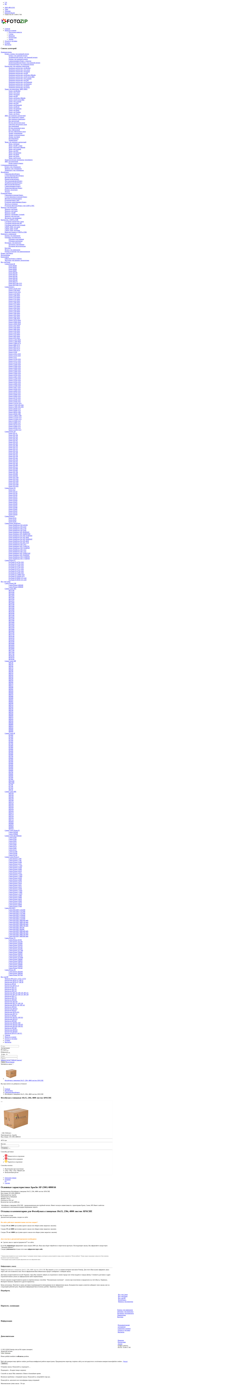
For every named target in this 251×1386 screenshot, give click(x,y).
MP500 (11, 703)
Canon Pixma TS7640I (16, 957)
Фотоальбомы (5, 255)
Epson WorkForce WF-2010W (18, 525)
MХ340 (11, 797)
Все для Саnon (123, 1294)
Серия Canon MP (10, 661)
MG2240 (11, 592)
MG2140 (11, 590)
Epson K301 (12, 521)
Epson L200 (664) (14, 295)
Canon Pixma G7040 (15, 906)
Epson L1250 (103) (15, 378)
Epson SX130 (13, 493)
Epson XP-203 (13, 438)
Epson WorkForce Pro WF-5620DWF (20, 539)
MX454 (11, 811)
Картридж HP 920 (11, 1021)
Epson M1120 (13, 274)
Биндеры (8, 248)
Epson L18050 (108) (15, 416)
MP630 (11, 721)
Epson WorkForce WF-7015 (17, 544)
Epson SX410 (13, 498)
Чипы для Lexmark (15, 149)
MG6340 (11, 641)
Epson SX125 (13, 491)
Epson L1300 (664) (15, 341)
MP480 (11, 696)
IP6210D (11, 781)
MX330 (11, 795)
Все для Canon (5, 581)
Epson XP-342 (13, 463)
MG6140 (11, 636)
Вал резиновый (14, 126)
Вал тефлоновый (14, 130)
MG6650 (11, 647)
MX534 (11, 818)
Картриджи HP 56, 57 (12, 986)
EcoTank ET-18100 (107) (17, 576)
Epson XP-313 (13, 447)
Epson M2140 (13, 278)
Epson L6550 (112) (15, 428)
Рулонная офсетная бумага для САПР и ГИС (19, 205)
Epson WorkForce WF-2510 (17, 527)
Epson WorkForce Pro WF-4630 (19, 541)
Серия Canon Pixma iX (12, 830)
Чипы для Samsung (15, 153)
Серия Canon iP (10, 733)
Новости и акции (10, 30)
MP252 (11, 686)
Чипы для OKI (13, 151)
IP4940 (11, 776)
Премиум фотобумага (12, 179)
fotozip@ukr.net (10, 13)
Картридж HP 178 (11, 998)
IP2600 (11, 754)
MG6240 (11, 640)
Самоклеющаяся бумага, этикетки (20, 61)
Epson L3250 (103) (15, 375)
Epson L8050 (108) (15, 412)
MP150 (11, 664)
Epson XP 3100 (13, 481)
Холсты (7, 191)
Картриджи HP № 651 (12, 1012)
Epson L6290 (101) (15, 394)
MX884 (11, 827)
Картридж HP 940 (11, 1028)
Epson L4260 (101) (15, 391)
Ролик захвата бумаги (16, 163)
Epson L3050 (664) (15, 324)
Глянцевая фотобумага (12, 174)
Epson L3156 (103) (15, 363)
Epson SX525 (13, 511)
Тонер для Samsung (15, 108)
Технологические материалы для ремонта (19, 160)
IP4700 (11, 772)
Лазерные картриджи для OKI (19, 80)
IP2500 (11, 753)
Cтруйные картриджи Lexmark (15, 225)
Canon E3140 (13, 855)
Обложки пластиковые (16, 239)
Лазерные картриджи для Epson (19, 71)
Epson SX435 (13, 506)
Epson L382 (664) (14, 317)
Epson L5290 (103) (15, 368)
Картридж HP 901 (11, 1016)
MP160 (11, 666)
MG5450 (11, 624)
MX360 (11, 800)
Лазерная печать (6, 52)
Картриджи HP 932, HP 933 (14, 1017)
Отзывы (7, 43)
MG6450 (11, 645)
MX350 (11, 798)
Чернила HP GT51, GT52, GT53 (15, 978)
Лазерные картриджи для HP (18, 73)
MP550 (11, 712)
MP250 (11, 680)
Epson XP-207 (13, 440)
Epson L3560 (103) (15, 370)
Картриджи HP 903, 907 (13, 1023)
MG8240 (11, 659)
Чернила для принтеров (9, 207)
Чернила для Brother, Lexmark (14, 214)
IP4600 (11, 770)
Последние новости (15, 32)
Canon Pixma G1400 (15, 862)
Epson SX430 (13, 504)
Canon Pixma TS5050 (15, 945)
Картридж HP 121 (11, 987)
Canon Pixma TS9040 (15, 964)
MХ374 (11, 802)
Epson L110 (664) (14, 294)
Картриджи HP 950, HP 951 (14, 1026)
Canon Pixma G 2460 (15, 876)
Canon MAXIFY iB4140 (16, 927)
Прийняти (4, 1363)
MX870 (11, 825)
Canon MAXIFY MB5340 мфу (18, 933)
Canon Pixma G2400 (15, 869)
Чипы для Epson (14, 144)
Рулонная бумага (6, 193)
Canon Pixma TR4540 (16, 971)
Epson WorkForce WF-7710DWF (19, 558)
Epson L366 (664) (14, 313)
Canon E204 (12, 837)
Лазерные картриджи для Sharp (19, 85)
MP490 (11, 698)
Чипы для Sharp (14, 154)
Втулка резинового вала (17, 128)
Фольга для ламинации (12, 250)
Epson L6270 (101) (15, 393)
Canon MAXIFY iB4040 (16, 929)
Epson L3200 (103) (15, 384)
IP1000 (11, 735)
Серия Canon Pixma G (12, 857)
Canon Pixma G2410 (15, 871)
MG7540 (11, 652)
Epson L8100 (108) (15, 414)
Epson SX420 (13, 500)
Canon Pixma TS (10, 938)
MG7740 (11, 654)
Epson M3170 (13, 281)
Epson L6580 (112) (15, 426)
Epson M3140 (13, 280)
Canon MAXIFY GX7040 (17, 913)
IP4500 (11, 768)
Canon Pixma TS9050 (15, 966)
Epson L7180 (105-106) (16, 407)
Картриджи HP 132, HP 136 (14, 1003)
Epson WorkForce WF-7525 (17, 551)
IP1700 (11, 744)
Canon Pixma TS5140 (15, 947)
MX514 (11, 814)
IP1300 (11, 738)
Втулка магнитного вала (17, 123)
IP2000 (11, 749)
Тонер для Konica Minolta (17, 98)
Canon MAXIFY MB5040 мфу (18, 936)
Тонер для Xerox (14, 114)
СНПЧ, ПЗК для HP (11, 228)
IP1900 (11, 747)
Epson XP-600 (13, 468)
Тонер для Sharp (14, 110)
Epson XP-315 (13, 449)
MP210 (11, 673)
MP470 (11, 694)
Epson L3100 (13, 352)
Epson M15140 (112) (15, 283)
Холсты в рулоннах (11, 204)
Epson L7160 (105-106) (16, 405)
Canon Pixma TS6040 (15, 952)
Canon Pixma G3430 (15, 888)
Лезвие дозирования (15, 133)
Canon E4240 (13, 853)
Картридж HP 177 (11, 996)
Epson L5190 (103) (15, 386)
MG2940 (11, 603)
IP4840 (11, 774)
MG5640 (11, 629)
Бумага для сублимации (13, 167)
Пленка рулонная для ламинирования (17, 251)
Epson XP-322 (13, 454)
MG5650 (11, 631)
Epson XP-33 (13, 433)
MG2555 (11, 601)
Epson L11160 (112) (15, 430)
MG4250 (11, 617)
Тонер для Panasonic (15, 105)
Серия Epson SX (10, 488)
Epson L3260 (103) (15, 373)
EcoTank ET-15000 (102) (17, 574)
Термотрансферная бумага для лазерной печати (24, 63)
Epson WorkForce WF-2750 (17, 528)
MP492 (11, 701)
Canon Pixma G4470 (15, 903)
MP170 (11, 668)
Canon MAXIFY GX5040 (17, 917)
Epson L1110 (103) (15, 292)
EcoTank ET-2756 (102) (16, 567)
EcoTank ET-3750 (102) (16, 564)
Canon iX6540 (13, 832)
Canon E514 (12, 850)
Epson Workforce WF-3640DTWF (19, 534)
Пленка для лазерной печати (18, 59)
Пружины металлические (17, 246)
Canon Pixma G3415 (15, 887)
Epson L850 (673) (14, 350)
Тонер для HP (13, 96)
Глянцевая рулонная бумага (14, 195)
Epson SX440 (13, 507)
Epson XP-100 (13, 435)
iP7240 (11, 784)
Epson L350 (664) (14, 311)
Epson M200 (13, 269)
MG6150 (11, 638)
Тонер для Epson (14, 94)
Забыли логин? (6, 1060)
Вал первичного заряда (16, 117)
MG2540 (11, 597)
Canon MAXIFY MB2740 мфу (18, 926)
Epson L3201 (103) (15, 377)
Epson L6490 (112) (15, 423)
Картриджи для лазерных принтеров (17, 66)
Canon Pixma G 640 (15, 858)
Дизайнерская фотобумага (13, 183)
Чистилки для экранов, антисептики (17, 260)
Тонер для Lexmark (15, 101)
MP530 (11, 708)
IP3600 (11, 763)
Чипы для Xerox (14, 156)
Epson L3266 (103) (15, 371)
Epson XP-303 (13, 444)
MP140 (11, 663)
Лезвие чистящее (14, 137)
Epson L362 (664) (14, 310)
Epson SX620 (13, 514)
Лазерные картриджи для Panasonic (20, 82)
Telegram (7, 11)
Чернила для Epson (11, 209)
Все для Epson (5, 262)
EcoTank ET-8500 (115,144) (17, 578)
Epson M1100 (13, 273)
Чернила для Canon (11, 211)
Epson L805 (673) (14, 347)
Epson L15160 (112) (15, 419)
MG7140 (11, 650)
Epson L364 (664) (14, 308)
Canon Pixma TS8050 (15, 961)
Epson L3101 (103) (15, 354)
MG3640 (11, 610)
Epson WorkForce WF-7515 (17, 550)
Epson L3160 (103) (15, 364)
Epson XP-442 (13, 458)
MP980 (11, 730)
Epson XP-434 (13, 460)
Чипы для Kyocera (15, 158)
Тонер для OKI (14, 103)
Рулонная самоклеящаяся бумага (15, 202)
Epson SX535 (13, 513)
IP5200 (11, 777)
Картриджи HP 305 (11, 1001)
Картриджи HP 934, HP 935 (14, 1024)
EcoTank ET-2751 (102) (16, 569)
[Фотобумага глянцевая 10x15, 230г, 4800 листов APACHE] (15, 1131)
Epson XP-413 (13, 467)
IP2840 (11, 758)
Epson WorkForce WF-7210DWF (19, 548)
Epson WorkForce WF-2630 (17, 530)
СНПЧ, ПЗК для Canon (12, 227)
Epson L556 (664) (14, 331)
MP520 (11, 707)
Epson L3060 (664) (15, 322)
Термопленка (13, 140)
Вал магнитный (14, 121)
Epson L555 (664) (14, 334)
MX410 (11, 806)
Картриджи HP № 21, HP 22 (14, 980)
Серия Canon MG (10, 588)
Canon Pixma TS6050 (15, 954)
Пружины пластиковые (16, 244)
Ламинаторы (121, 1315)
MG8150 (11, 657)
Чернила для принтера (125, 1301)
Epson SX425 (13, 502)
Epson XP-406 (13, 465)
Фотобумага (5, 172)
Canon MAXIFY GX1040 (17, 911)
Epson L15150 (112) (15, 417)
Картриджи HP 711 (11, 1014)
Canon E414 (12, 843)
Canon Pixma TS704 (15, 940)
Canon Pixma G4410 (15, 899)
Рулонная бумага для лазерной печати (21, 64)
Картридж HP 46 (10, 984)
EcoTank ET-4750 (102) (16, 562)
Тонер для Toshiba (15, 112)
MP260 (11, 682)
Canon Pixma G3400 (15, 880)
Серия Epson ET (10, 560)
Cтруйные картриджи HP (13, 223)
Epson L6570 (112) (15, 424)
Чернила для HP (10, 213)
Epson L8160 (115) (15, 408)
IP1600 (11, 742)
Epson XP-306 (13, 446)
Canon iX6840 (13, 834)
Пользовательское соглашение (124, 1326)
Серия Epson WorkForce (12, 523)
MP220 (11, 675)
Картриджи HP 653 (11, 1008)
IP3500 (11, 761)
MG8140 (11, 656)
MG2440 (11, 594)
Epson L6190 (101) (15, 400)
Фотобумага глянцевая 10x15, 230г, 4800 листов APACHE (24, 1080)
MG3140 (11, 604)
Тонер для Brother (14, 91)
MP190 (11, 671)
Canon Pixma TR (10, 970)
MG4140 (11, 611)
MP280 (11, 687)
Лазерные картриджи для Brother (20, 68)
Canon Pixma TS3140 (15, 941)
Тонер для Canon (14, 93)
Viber (6, 9)
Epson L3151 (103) (15, 361)
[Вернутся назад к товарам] (1, 1101)
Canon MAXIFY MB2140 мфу (18, 922)
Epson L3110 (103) (15, 356)
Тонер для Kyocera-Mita (16, 100)
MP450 (11, 691)
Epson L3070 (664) (15, 320)
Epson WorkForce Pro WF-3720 (19, 543)
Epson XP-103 (13, 437)
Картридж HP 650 (11, 1000)
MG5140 (11, 615)
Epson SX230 (13, 495)
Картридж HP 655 (11, 1010)
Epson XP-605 (13, 470)
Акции (11, 39)
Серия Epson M (10, 264)
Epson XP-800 (13, 474)
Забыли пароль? (16, 1060)
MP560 (11, 714)
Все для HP (4, 977)
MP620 (11, 719)
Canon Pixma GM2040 (16, 585)
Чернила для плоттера (12, 216)
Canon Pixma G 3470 (15, 894)
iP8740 (11, 790)
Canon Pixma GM (10, 583)
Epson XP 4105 (13, 486)
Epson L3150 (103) (15, 359)
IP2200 (11, 751)
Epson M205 (13, 271)
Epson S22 (12, 490)
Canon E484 (12, 848)
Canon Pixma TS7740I (16, 950)
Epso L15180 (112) (15, 421)
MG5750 (11, 634)
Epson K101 (12, 518)
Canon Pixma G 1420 (15, 866)
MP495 (11, 700)
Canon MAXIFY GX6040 (17, 915)
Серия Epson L (10, 287)
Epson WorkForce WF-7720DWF (19, 557)
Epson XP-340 (13, 453)
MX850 (11, 821)
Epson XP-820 (13, 476)
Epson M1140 (13, 276)
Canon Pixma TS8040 (15, 959)
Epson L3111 (13, 357)
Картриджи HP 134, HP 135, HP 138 (16, 994)
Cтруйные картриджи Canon (14, 221)
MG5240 (11, 618)
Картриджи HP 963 (11, 1031)
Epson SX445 (13, 509)
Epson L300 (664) (14, 303)
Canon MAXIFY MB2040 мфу (18, 920)
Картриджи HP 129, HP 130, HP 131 (16, 993)
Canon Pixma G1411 (15, 864)
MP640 (11, 723)
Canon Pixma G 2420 (15, 874)
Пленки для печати (11, 190)
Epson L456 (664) (14, 327)
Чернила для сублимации (13, 168)
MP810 (11, 726)
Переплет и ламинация (8, 234)
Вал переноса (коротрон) (17, 119)
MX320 (11, 793)
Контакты (8, 44)
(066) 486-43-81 (10, 7)
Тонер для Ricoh (14, 107)
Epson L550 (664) (14, 333)
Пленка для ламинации (12, 235)
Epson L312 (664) (14, 304)
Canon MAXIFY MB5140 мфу (18, 934)
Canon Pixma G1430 (15, 867)
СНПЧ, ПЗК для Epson (12, 230)
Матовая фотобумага (12, 177)
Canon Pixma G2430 (15, 878)
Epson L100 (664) (14, 290)
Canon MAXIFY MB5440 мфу (18, 931)
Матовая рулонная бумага (13, 198)
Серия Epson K (10, 516)
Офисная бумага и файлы (13, 258)
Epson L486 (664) (14, 329)
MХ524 (11, 816)
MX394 (11, 804)
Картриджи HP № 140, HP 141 (15, 1005)
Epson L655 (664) (14, 338)
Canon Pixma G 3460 (15, 892)
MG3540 (11, 608)
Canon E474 (12, 846)
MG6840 (11, 648)
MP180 (11, 670)
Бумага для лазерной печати (18, 55)
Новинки (12, 36)
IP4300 (11, 767)
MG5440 (11, 622)
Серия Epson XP (10, 431)
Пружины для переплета (13, 243)
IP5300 (11, 779)
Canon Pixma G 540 (15, 860)
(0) (8, 1180)
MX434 (11, 809)
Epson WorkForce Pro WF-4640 (19, 537)
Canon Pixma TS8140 (15, 963)
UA (6, 2)
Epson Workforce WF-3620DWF (19, 532)
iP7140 (11, 786)
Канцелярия (5, 257)
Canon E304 (12, 839)
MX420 (11, 807)
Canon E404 (12, 841)
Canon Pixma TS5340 (15, 948)
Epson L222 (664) (14, 301)
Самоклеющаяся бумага (12, 186)
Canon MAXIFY (10, 908)
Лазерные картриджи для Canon (19, 70)
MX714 (11, 820)
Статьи (11, 34)
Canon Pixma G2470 (15, 881)
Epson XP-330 (13, 456)
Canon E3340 (13, 851)
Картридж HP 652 (11, 1007)
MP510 (11, 705)
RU (6, 4)
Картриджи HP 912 (11, 1019)
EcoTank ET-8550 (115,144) (17, 580)
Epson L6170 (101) (15, 398)
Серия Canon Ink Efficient (13, 836)
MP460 (11, 693)
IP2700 (11, 756)
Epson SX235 (13, 497)
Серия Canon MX (10, 791)
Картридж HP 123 (11, 991)
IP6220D (11, 783)
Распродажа (13, 37)
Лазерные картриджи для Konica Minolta (22, 75)
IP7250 (11, 788)
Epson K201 (12, 520)
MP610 (11, 717)
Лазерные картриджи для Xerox (19, 87)
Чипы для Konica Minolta (17, 147)
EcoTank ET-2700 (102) (16, 573)
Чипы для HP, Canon (15, 145)
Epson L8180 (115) (15, 410)
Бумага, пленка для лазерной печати (17, 54)
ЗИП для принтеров (11, 161)
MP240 (11, 678)
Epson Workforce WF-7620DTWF (19, 553)
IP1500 (11, 740)
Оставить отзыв (7, 1215)
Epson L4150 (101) (15, 288)
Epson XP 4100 (13, 484)
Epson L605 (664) (14, 336)
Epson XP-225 (13, 442)
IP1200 (11, 737)
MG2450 (11, 596)
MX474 (11, 813)
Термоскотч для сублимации (14, 170)
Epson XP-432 (13, 461)
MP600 (11, 716)
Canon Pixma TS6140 (15, 956)
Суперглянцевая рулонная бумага (16, 197)
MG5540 (11, 626)
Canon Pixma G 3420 (15, 890)
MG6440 (11, 643)
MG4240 (11, 613)
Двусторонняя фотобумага (13, 181)
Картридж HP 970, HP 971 (13, 1033)
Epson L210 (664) (14, 297)
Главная (7, 29)
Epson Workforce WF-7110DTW (19, 546)
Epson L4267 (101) (15, 387)
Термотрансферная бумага (13, 188)
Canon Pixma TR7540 (16, 975)
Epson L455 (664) (14, 325)
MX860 (11, 823)
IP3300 (11, 760)
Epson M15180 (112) (15, 285)
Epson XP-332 (13, 451)
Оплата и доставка (11, 41)
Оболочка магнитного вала (18, 124)
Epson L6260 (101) (15, 396)
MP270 (11, 684)
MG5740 (11, 633)
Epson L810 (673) (14, 348)
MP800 (11, 724)
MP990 (11, 731)
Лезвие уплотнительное (17, 135)
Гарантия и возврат (124, 1328)
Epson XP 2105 (13, 479)
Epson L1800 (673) (15, 343)
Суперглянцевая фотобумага (14, 175)
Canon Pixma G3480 (15, 896)
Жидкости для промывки (13, 218)
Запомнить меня (6, 1064)
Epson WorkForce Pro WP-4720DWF (20, 536)
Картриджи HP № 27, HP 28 (14, 982)
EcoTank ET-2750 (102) (16, 571)
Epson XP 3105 (13, 483)
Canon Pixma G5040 (15, 901)
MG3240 (11, 606)
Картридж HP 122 (11, 989)
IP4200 (11, 765)
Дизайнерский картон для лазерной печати (23, 57)
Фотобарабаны (14, 138)
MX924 (11, 828)
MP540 (11, 710)
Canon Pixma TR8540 (16, 973)
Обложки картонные (16, 241)
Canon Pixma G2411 (15, 873)
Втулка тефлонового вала (17, 131)
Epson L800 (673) (14, 345)
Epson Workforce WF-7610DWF (19, 555)
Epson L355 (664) (14, 306)
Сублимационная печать (9, 165)
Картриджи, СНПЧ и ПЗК (9, 220)
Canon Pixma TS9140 (15, 968)
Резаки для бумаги (7, 253)
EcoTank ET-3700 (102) (16, 566)
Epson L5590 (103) (15, 366)
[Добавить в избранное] (9, 1148)
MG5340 (11, 620)
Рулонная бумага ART (12, 200)
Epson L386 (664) (14, 318)
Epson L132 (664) (14, 299)
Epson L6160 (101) (15, 401)
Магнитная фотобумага (12, 184)
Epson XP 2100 (13, 477)
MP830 (11, 728)
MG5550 (11, 627)
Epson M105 (13, 267)
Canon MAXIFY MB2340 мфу (18, 924)
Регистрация (10, 1062)
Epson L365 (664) (14, 315)
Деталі (125, 1361)
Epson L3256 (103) (15, 382)
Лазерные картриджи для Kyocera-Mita (22, 77)
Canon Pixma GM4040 (16, 587)
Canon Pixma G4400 (15, 897)
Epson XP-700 (13, 472)
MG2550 (11, 599)
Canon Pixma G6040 (15, 904)
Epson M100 (13, 265)
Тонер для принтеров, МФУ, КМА (16, 89)
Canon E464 (12, 844)
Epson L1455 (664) (15, 340)
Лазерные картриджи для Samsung (20, 84)
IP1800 (11, 746)
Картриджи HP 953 (11, 1030)
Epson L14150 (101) (15, 403)
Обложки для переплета (13, 237)
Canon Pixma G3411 (15, 885)
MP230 (11, 677)
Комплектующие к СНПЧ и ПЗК (16, 232)
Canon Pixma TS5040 (15, 943)
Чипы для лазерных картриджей (15, 142)
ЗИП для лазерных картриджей (15, 115)
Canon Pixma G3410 (15, 883)
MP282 (11, 689)
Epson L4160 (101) (15, 389)
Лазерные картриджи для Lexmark (20, 78)
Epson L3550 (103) (15, 380)
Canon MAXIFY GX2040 (17, 910)
